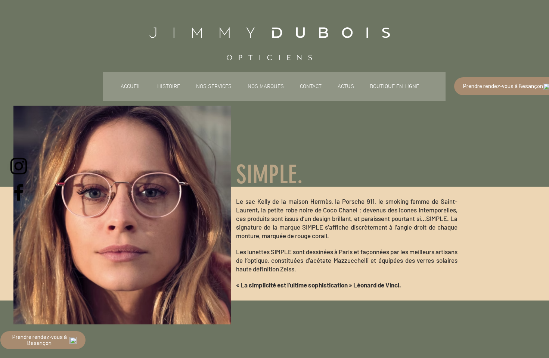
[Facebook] (18, 192)
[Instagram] (18, 166)
